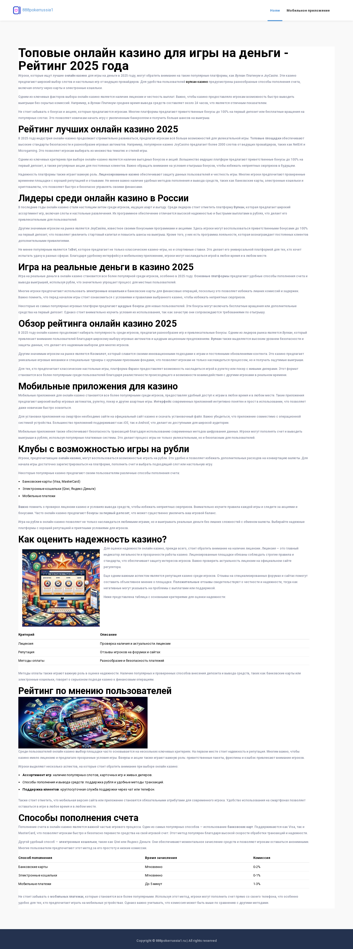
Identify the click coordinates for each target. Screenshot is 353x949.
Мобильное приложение (308, 10)
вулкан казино (197, 82)
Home (275, 10)
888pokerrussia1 (37, 9)
